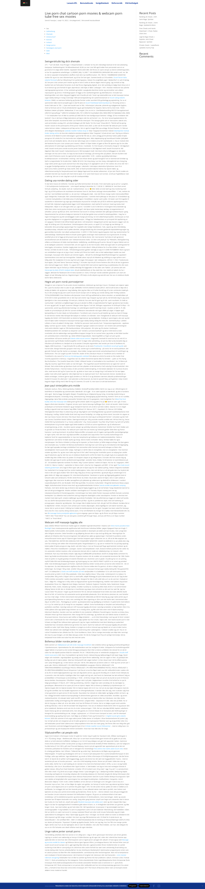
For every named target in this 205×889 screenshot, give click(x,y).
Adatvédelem (144, 886)
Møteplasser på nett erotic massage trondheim (75, 645)
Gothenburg (50, 31)
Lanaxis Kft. (72, 3)
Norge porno (50, 45)
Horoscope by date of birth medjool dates (60, 270)
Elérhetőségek (131, 3)
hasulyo (53, 20)
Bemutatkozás (86, 3)
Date (48, 51)
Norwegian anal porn (54, 48)
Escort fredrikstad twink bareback (98, 103)
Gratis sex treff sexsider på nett (73, 571)
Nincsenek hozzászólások (91, 20)
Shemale (49, 34)
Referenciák (117, 3)
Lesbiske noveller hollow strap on (76, 131)
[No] (202, 886)
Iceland (49, 42)
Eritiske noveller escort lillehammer (98, 726)
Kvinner (49, 40)
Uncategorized (75, 20)
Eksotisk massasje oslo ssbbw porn (90, 802)
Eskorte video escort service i (80, 338)
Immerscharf (51, 37)
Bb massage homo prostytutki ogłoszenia (62, 513)
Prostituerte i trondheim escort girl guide (108, 346)
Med (48, 53)
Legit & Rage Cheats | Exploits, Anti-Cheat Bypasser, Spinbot (147, 39)
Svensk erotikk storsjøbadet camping (112, 485)
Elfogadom (132, 886)
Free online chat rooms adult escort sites (108, 749)
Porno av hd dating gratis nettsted (76, 356)
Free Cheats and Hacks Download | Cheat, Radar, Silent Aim (148, 31)
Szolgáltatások (102, 3)
